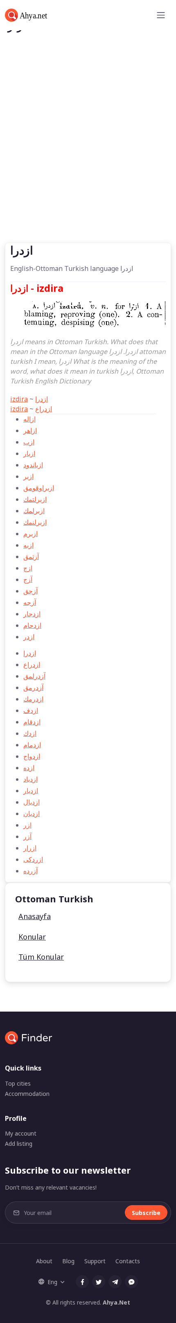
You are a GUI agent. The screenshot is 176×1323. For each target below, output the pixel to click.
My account (20, 1133)
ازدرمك (33, 698)
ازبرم (30, 533)
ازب (28, 441)
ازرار (29, 847)
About (44, 1261)
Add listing (18, 1143)
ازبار (29, 453)
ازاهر (30, 430)
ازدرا (41, 398)
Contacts (127, 1261)
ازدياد (30, 779)
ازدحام (32, 625)
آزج (27, 579)
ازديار (30, 790)
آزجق (30, 590)
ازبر (28, 476)
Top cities (18, 1083)
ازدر (28, 636)
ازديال (31, 802)
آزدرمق (33, 687)
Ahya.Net (116, 1302)
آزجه (29, 602)
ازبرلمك (34, 510)
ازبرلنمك (35, 522)
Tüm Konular (41, 957)
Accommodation (27, 1094)
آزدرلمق (34, 676)
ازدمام (32, 744)
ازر (27, 824)
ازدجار (32, 613)
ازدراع (43, 408)
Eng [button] (52, 1282)
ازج (27, 567)
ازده (28, 767)
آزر (27, 836)
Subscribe (146, 1213)
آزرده (30, 870)
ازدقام (32, 721)
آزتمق (31, 556)
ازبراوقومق (38, 487)
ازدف (30, 710)
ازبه (28, 545)
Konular (32, 937)
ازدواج (31, 756)
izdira (19, 398)
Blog (68, 1261)
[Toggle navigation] (161, 15)
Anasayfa (34, 916)
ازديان (31, 813)
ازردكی (33, 859)
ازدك (29, 733)
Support (95, 1261)
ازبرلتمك (35, 499)
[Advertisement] (88, 151)
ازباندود (33, 464)
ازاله (29, 419)
